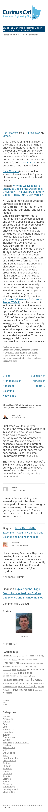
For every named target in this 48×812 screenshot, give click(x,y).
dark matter (28, 162)
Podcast (7, 763)
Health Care (21, 670)
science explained (23, 683)
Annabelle (16, 543)
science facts (19, 358)
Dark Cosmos (11, 171)
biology (40, 656)
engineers (39, 663)
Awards (6, 721)
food (21, 666)
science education (8, 683)
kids (15, 673)
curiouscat (17, 347)
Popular (6, 765)
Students (13, 361)
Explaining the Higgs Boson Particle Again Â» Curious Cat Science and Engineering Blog (23, 593)
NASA (35, 352)
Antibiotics (8, 719)
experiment (14, 666)
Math (5, 755)
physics (6, 355)
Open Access (9, 760)
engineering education (27, 663)
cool (17, 352)
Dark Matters (10, 132)
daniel (14, 488)
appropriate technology (21, 656)
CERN (11, 352)
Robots (27, 680)
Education (8, 732)
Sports (6, 781)
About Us (6, 701)
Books (5, 705)
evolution (6, 666)
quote (6, 771)
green (14, 670)
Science (34, 350)
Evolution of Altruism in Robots (38, 380)
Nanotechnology (11, 758)
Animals (6, 716)
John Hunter (24, 636)
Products (7, 680)
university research (23, 689)
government (7, 670)
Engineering (11, 662)
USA (36, 690)
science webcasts (34, 358)
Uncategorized (10, 789)
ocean (26, 676)
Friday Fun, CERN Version (28, 194)
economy (29, 659)
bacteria (33, 656)
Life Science (25, 672)
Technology (7, 690)
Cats (9, 659)
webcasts (7, 693)
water (40, 690)
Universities (9, 792)
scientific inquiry (27, 686)
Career (5, 659)
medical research (10, 676)
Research (25, 350)
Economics (8, 729)
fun (29, 352)
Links (4, 703)
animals (7, 655)
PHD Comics (32, 132)
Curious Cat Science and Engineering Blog (16, 805)
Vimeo (6, 135)
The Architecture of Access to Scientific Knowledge (12, 385)
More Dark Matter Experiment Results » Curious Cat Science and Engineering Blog (23, 532)
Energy (17, 350)
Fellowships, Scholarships (16, 742)
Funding (32, 666)
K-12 (11, 673)
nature (21, 676)
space (5, 361)
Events (6, 739)
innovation (6, 673)
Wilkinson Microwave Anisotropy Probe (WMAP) (22, 301)
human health (35, 669)
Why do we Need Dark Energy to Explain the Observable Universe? (23, 188)
